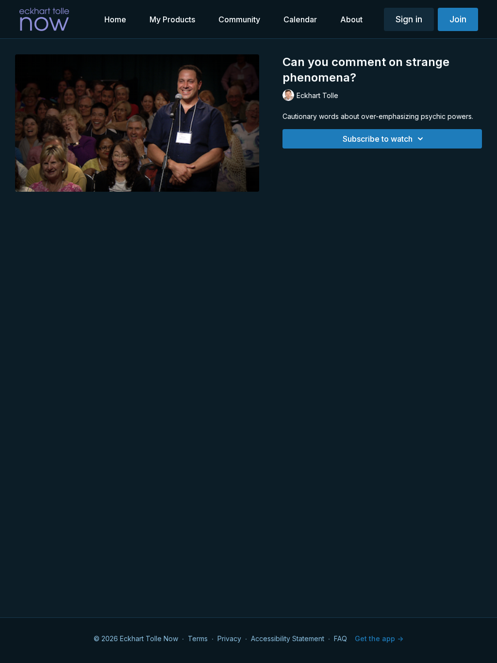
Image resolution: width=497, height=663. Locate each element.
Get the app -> (379, 638)
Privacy (229, 638)
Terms (198, 638)
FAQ (340, 638)
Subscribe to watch (378, 139)
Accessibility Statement (287, 638)
